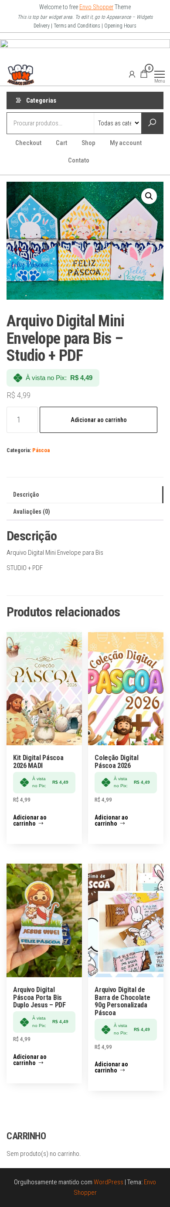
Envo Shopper (96, 6)
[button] (149, 196)
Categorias (41, 100)
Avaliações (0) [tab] (31, 511)
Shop (88, 143)
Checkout (28, 143)
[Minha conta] (132, 73)
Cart (61, 143)
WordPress (108, 1182)
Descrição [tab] (26, 494)
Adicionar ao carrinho (99, 419)
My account (126, 143)
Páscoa (41, 450)
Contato (78, 160)
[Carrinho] (144, 75)
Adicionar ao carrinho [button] (30, 820)
